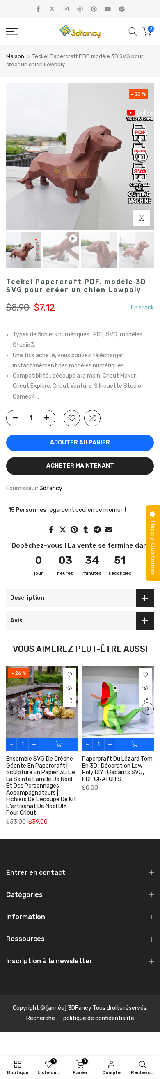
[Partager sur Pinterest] (74, 529)
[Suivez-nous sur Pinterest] (94, 9)
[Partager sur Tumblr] (85, 529)
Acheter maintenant (80, 465)
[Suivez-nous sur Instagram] (66, 9)
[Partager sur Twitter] (62, 529)
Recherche (40, 1018)
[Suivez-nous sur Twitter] (52, 9)
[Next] (141, 157)
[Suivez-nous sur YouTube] (108, 9)
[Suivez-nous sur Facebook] (38, 9)
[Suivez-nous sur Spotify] (122, 9)
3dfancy (50, 488)
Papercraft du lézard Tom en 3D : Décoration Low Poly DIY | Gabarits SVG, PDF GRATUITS (117, 769)
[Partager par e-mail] (108, 529)
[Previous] (18, 157)
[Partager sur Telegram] (97, 529)
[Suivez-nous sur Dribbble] (80, 9)
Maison (15, 56)
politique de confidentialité (98, 1018)
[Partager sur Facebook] (51, 529)
